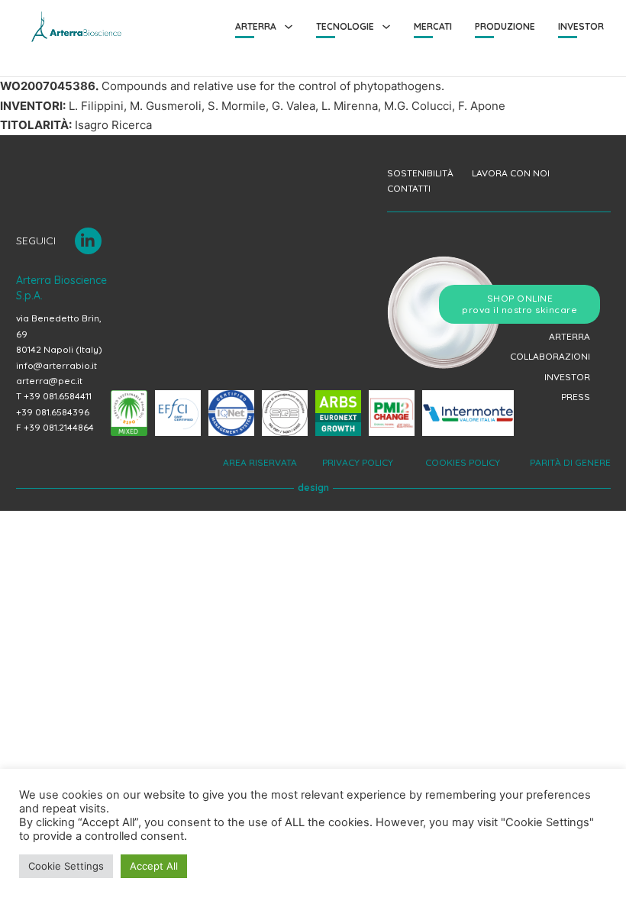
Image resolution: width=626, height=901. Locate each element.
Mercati (433, 26)
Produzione (505, 26)
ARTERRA (569, 336)
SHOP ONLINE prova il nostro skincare (519, 304)
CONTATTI (409, 188)
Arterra (255, 26)
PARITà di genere (568, 462)
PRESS (575, 396)
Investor (581, 26)
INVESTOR (567, 377)
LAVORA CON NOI (511, 173)
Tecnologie (345, 26)
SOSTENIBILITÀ (420, 173)
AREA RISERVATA (261, 462)
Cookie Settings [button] (66, 866)
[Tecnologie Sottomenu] (386, 26)
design (313, 487)
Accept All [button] (154, 866)
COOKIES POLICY (461, 462)
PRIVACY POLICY (358, 462)
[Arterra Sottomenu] (288, 26)
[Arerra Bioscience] (76, 26)
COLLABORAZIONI (550, 356)
